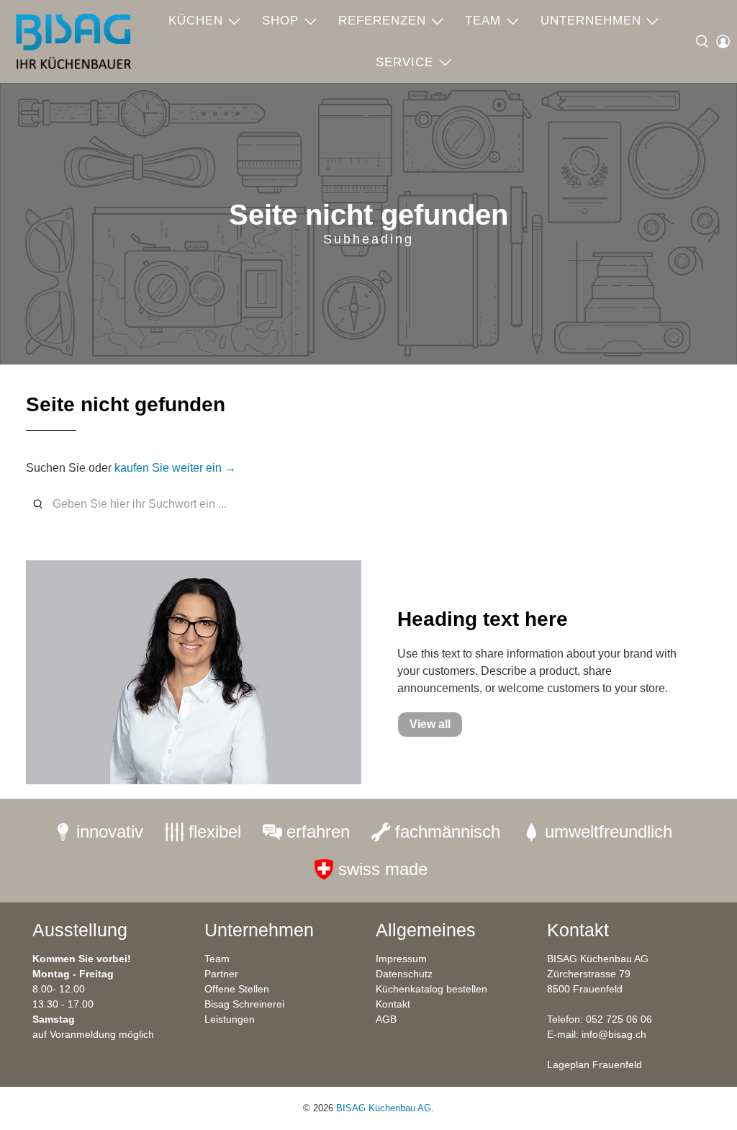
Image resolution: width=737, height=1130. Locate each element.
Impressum (401, 958)
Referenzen (382, 20)
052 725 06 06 (619, 1019)
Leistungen (229, 1019)
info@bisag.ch (614, 1034)
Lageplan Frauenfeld (594, 1064)
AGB (386, 1019)
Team (483, 20)
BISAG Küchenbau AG (383, 1108)
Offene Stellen (236, 989)
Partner (221, 973)
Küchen (195, 20)
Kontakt (393, 1004)
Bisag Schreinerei (244, 1004)
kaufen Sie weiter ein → (175, 468)
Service (404, 62)
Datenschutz (404, 973)
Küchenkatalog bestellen (431, 989)
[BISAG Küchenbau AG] (73, 41)
